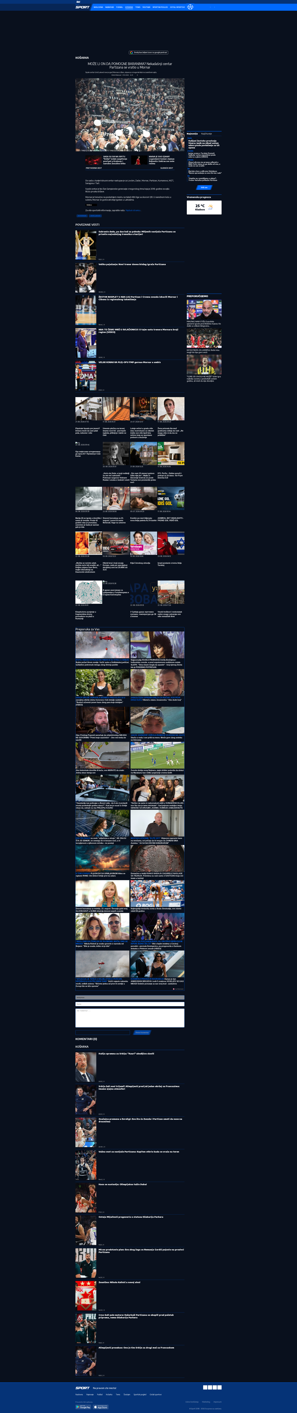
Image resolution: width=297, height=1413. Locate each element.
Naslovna (98, 7)
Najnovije (109, 7)
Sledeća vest (166, 168)
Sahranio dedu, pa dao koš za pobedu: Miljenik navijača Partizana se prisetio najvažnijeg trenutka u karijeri (137, 232)
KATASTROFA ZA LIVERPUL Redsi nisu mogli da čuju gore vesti (203, 351)
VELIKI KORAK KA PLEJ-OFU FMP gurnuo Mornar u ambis (130, 362)
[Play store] (83, 1407)
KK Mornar (82, 216)
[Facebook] (205, 1387)
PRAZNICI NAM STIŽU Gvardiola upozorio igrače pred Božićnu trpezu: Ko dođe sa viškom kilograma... (204, 323)
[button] (141, 75)
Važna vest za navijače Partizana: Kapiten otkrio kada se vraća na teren (139, 1151)
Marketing (206, 1402)
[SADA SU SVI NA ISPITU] (93, 160)
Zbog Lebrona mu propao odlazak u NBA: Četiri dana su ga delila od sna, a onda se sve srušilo (204, 164)
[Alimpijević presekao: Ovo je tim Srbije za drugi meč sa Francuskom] (85, 1361)
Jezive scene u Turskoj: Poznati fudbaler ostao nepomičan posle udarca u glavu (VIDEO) (202, 155)
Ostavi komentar (142, 1032)
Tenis (137, 7)
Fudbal (119, 7)
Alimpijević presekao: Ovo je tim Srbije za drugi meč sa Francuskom (136, 1347)
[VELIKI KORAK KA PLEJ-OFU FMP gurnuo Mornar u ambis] (85, 376)
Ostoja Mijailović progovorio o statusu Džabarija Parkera (131, 1216)
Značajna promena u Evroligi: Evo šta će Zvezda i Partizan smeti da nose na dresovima (140, 1120)
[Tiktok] (219, 1387)
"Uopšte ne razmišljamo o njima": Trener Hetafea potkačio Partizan (202, 179)
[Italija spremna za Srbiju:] (85, 1067)
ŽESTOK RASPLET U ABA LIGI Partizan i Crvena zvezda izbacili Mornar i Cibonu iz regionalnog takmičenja (138, 298)
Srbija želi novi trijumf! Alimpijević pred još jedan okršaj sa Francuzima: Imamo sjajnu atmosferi (139, 1087)
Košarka (129, 7)
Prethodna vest (94, 168)
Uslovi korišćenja (192, 1402)
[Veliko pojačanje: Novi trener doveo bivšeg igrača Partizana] (85, 278)
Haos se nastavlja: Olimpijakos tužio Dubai (123, 1184)
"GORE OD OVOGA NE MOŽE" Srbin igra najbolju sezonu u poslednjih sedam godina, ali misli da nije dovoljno (204, 378)
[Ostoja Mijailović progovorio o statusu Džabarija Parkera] (85, 1231)
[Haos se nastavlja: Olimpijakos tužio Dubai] (85, 1198)
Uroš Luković (95, 216)
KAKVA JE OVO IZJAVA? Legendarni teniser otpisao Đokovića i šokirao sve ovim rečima (161, 160)
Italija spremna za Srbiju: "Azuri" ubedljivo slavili (126, 1053)
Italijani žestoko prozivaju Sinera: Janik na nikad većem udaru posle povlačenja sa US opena (204, 144)
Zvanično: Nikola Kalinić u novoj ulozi (119, 1282)
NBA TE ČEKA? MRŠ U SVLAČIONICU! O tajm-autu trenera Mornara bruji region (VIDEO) (138, 330)
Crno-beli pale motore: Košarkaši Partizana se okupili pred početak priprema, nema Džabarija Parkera (136, 1316)
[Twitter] (215, 1387)
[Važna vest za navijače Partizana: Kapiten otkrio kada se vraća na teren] (85, 1165)
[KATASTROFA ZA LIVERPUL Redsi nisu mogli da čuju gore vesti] (204, 338)
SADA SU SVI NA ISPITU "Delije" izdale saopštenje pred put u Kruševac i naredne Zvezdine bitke (115, 160)
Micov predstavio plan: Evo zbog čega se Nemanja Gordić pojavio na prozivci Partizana (141, 1250)
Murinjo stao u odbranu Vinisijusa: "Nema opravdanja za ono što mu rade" (204, 172)
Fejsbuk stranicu (133, 210)
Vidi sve (204, 187)
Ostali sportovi (177, 7)
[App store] (100, 1407)
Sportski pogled (160, 7)
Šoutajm (146, 7)
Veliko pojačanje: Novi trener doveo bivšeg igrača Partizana (132, 264)
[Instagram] (210, 1387)
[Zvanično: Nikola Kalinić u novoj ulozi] (85, 1296)
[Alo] (77, 2)
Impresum (218, 1402)
